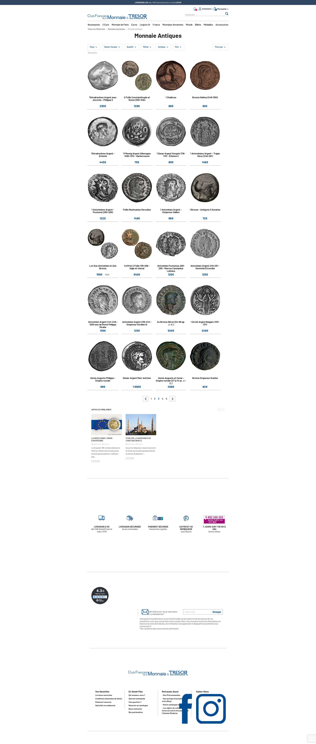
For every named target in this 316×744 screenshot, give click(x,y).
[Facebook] (185, 723)
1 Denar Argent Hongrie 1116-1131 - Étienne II (171, 154)
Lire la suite (95, 461)
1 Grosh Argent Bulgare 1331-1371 (205, 323)
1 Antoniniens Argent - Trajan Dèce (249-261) (205, 154)
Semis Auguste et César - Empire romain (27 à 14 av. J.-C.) (171, 381)
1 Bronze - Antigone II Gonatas (205, 209)
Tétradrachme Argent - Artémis (103, 154)
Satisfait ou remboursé (105, 705)
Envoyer (217, 611)
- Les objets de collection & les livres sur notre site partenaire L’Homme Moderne (175, 710)
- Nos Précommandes (171, 695)
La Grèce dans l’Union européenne (101, 439)
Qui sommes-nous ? (137, 695)
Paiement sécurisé (103, 702)
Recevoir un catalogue (138, 705)
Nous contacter (135, 709)
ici (150, 626)
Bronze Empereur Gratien (205, 378)
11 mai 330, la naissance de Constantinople (138, 439)
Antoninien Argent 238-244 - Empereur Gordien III (137, 323)
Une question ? (135, 702)
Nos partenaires (136, 712)
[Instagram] (211, 723)
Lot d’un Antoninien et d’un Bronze (102, 267)
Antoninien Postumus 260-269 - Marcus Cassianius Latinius (171, 268)
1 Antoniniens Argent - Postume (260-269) (103, 211)
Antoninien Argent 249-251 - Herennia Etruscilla (205, 267)
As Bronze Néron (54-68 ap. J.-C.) (171, 323)
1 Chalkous (171, 97)
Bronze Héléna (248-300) (205, 97)
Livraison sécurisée (103, 695)
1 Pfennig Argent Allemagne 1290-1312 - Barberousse (137, 154)
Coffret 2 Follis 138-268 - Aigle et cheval (137, 267)
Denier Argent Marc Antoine (137, 378)
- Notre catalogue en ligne (173, 705)
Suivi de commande (137, 698)
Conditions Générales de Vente (108, 698)
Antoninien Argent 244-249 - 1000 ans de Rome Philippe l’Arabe (103, 324)
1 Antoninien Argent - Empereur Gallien (171, 211)
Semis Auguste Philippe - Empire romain (102, 379)
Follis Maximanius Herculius (137, 209)
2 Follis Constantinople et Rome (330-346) (137, 98)
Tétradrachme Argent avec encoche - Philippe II (103, 98)
